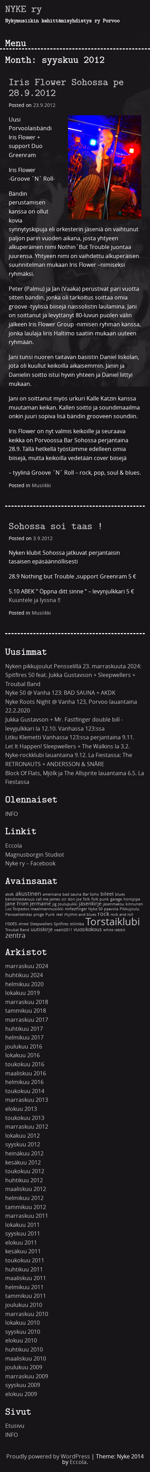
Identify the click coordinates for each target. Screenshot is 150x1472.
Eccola (13, 845)
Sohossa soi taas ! (56, 525)
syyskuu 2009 (22, 1385)
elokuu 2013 (21, 1109)
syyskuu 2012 (22, 1144)
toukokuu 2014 (24, 1091)
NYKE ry (23, 8)
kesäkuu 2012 (23, 1162)
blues (120, 894)
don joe (75, 899)
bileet (107, 894)
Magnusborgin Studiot (34, 854)
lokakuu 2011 (22, 1225)
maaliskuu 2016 (25, 1073)
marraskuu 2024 (26, 966)
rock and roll (122, 914)
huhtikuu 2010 (24, 1349)
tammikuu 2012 (25, 1207)
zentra (15, 936)
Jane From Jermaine (28, 904)
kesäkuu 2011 (23, 1251)
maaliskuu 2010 (25, 1358)
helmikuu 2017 (24, 1037)
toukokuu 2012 (24, 1171)
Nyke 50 (95, 909)
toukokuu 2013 (24, 1118)
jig (54, 904)
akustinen (28, 893)
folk (86, 899)
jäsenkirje (90, 904)
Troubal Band (17, 930)
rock (103, 914)
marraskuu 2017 (26, 1020)
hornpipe (131, 899)
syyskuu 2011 (22, 1233)
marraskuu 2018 (26, 1002)
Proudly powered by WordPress (48, 1456)
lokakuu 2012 (22, 1135)
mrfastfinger (76, 909)
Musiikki (41, 486)
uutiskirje (42, 930)
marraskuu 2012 (26, 1126)
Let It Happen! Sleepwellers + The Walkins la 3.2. (67, 746)
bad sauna (71, 894)
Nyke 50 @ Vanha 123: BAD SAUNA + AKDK (60, 693)
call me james (48, 899)
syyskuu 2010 (22, 1332)
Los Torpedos (17, 909)
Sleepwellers (41, 924)
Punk (50, 914)
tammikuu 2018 (25, 1010)
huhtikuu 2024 (24, 975)
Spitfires (61, 924)
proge (38, 914)
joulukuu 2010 (23, 1305)
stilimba (77, 924)
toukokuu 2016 (24, 1064)
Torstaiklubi (112, 922)
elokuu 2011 (21, 1242)
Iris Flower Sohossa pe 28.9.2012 (66, 87)
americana (52, 894)
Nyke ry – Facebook (30, 863)
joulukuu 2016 (23, 1046)
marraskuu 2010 (26, 1314)
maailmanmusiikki (47, 909)
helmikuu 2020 (24, 984)
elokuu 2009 (21, 1394)
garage (116, 899)
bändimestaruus (20, 899)
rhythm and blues (80, 914)
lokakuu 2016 (22, 1055)
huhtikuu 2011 (24, 1269)
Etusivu (14, 1426)
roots (11, 924)
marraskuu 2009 (26, 1376)
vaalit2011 (63, 930)
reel (59, 914)
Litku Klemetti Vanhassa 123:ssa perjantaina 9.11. (69, 737)
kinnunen (134, 904)
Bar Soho (91, 894)
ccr (63, 899)
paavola (111, 909)
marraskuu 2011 (26, 1216)
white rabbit (114, 930)
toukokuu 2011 (24, 1260)
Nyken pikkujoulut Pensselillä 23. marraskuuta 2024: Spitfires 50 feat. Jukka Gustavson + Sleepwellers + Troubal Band (73, 675)
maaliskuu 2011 (25, 1278)
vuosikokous (88, 930)
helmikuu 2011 (24, 1287)
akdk (9, 894)
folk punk (100, 899)
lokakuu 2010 (22, 1322)
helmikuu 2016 (24, 1082)
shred (23, 924)
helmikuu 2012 (24, 1198)
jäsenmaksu (113, 904)
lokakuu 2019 (22, 993)
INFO (11, 814)
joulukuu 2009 (23, 1367)
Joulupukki (67, 904)
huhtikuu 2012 (24, 1180)
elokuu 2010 (21, 1340)
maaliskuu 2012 (25, 1189)
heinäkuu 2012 (24, 1153)
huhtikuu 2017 (24, 1029)
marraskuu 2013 (26, 1100)
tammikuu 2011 (25, 1296)
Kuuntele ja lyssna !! (34, 600)
